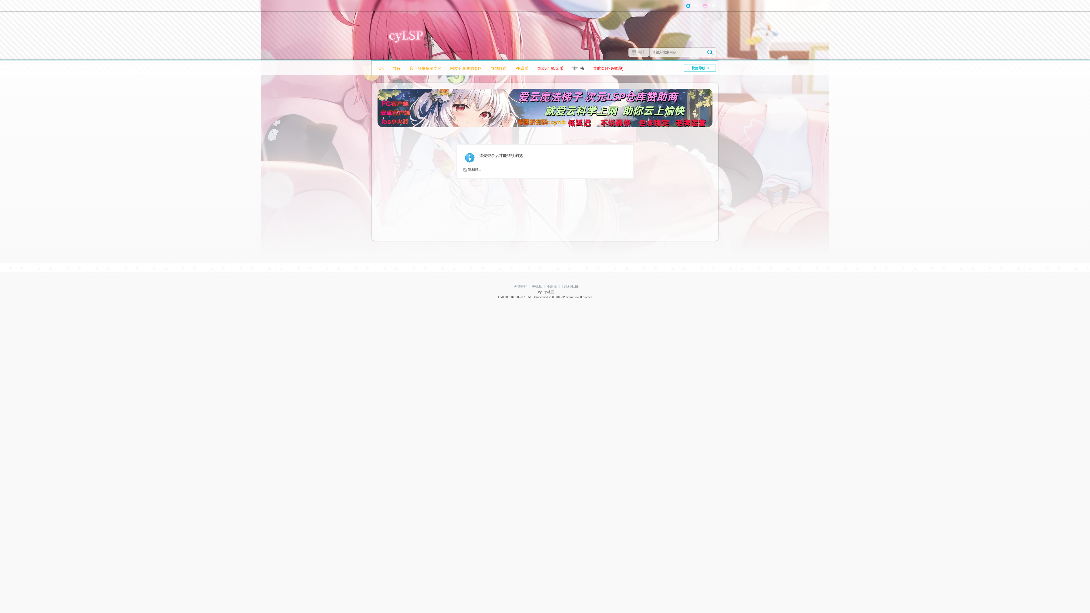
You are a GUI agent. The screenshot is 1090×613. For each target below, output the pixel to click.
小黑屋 (552, 286)
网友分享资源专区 (466, 68)
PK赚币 (522, 68)
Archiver (520, 286)
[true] (710, 52)
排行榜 (578, 68)
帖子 (641, 52)
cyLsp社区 (570, 286)
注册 (711, 6)
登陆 (695, 6)
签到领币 (499, 68)
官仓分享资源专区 (425, 68)
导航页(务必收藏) (608, 68)
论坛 (380, 68)
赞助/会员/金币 (550, 68)
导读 (397, 68)
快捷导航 (698, 68)
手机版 (537, 286)
